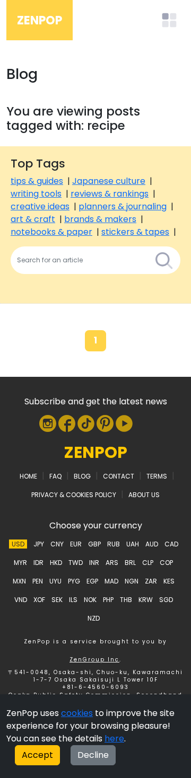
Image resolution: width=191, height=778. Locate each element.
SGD (166, 599)
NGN (131, 581)
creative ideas (40, 206)
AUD (151, 544)
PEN (37, 581)
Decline (93, 755)
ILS (73, 599)
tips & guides (37, 181)
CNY (57, 544)
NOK (90, 599)
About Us (144, 494)
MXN (19, 581)
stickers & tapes (135, 232)
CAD (171, 544)
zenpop (95, 452)
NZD (94, 618)
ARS (112, 562)
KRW (145, 599)
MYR (20, 562)
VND (20, 599)
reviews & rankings (110, 194)
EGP (92, 581)
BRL (130, 562)
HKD (56, 562)
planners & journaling (123, 206)
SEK (57, 599)
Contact (118, 476)
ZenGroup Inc (94, 660)
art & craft (33, 219)
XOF (39, 599)
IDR (38, 562)
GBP (94, 544)
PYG (74, 581)
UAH (132, 544)
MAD (111, 581)
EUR (76, 544)
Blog (82, 476)
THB (126, 599)
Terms (156, 476)
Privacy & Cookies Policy (73, 494)
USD (18, 544)
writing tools (36, 194)
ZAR (151, 581)
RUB (113, 544)
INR (94, 562)
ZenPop (39, 20)
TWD (75, 562)
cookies (77, 713)
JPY (38, 544)
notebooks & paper (51, 232)
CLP (147, 562)
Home (28, 476)
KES (169, 581)
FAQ (55, 476)
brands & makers (100, 219)
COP (166, 562)
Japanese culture (108, 181)
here (114, 738)
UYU (55, 581)
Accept (37, 755)
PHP (108, 599)
